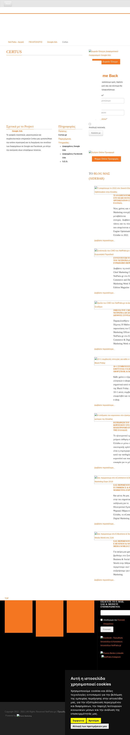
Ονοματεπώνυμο (96, 95)
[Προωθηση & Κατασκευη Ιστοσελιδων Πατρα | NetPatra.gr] (26, 8)
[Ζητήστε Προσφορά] (101, 152)
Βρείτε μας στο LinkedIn (18, 625)
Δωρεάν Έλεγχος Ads (79, 621)
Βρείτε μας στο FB (15, 618)
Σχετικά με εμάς (14, 602)
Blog (10, 610)
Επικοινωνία (13, 629)
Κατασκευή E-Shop (78, 610)
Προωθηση (62, 711)
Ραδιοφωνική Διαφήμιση (49, 629)
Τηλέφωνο (93, 107)
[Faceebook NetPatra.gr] (113, 641)
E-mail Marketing (46, 621)
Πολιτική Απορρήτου (16, 614)
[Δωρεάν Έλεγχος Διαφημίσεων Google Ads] (106, 53)
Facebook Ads (45, 610)
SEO (41, 602)
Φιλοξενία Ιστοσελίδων (79, 614)
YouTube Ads (44, 614)
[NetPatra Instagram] (111, 657)
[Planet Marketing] (24, 716)
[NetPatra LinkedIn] (112, 653)
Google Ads (52, 42)
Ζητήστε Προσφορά (78, 625)
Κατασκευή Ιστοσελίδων (80, 606)
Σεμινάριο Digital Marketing (81, 629)
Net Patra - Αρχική (16, 42)
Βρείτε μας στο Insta (16, 621)
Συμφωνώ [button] (78, 720)
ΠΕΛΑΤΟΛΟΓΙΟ (35, 42)
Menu (8, 4)
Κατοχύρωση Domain (79, 618)
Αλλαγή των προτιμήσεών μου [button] (90, 726)
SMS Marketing (45, 625)
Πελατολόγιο (13, 606)
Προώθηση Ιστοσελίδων (80, 602)
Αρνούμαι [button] (93, 720)
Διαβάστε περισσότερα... (104, 240)
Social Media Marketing (49, 618)
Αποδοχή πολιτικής (97, 127)
